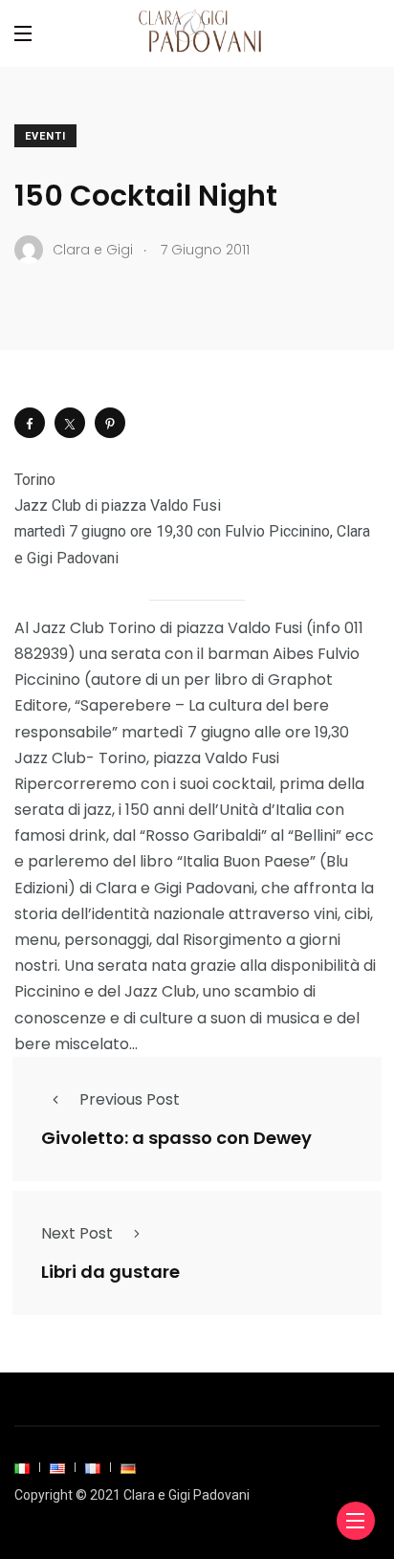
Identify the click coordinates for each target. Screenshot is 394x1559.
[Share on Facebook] (29, 422)
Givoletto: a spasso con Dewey (176, 1138)
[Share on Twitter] (70, 422)
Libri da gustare (110, 1272)
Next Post (77, 1233)
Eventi (45, 136)
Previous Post (129, 1099)
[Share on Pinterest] (110, 422)
